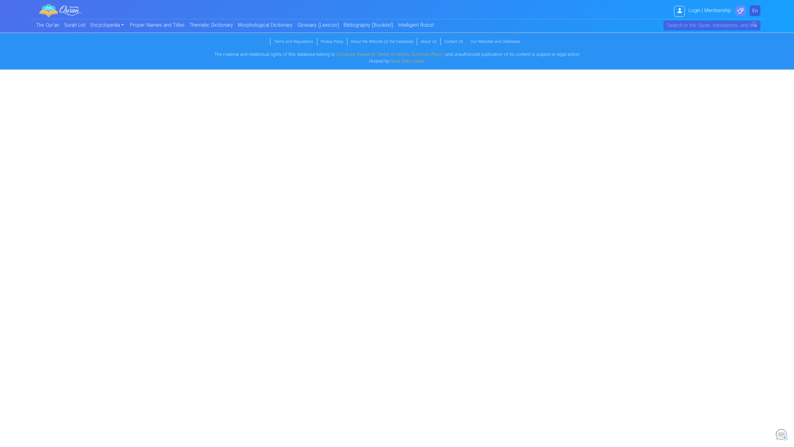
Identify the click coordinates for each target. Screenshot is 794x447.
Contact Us (453, 42)
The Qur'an (47, 25)
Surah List (75, 25)
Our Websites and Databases (495, 42)
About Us (429, 42)
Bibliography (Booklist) (368, 25)
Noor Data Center (407, 61)
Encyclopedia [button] (105, 25)
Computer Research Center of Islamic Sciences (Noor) (390, 54)
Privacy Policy (332, 42)
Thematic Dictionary (211, 25)
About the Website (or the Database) (382, 42)
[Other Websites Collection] (740, 10)
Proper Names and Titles (157, 25)
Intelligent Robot (416, 25)
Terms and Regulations (293, 42)
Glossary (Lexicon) (318, 25)
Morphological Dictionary (265, 25)
